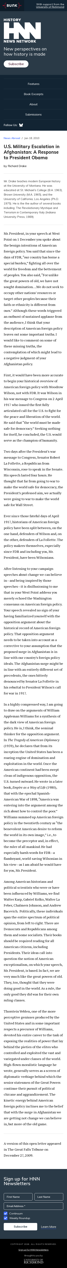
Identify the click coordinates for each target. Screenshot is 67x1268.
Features (33, 84)
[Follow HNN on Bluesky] (21, 125)
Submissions (33, 114)
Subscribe (16, 64)
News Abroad (12, 138)
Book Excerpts (33, 94)
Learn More (48, 1227)
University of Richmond (50, 7)
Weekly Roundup (19, 1218)
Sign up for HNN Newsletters (33, 1249)
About (33, 104)
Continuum (16, 1213)
